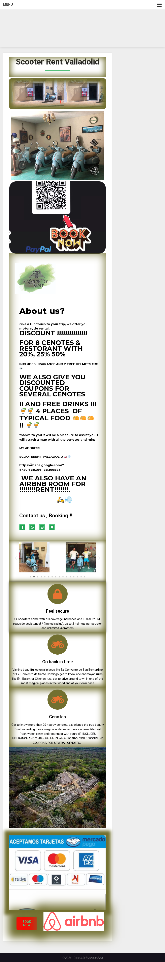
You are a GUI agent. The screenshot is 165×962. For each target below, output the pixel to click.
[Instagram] (42, 527)
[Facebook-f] (22, 527)
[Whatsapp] (32, 527)
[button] (30, 576)
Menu (8, 4)
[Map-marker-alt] (52, 527)
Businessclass (94, 957)
